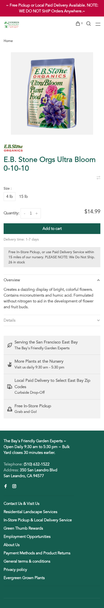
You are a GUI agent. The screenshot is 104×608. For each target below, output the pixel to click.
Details (9, 320)
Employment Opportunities (27, 537)
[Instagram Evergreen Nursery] (14, 487)
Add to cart (52, 229)
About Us (12, 545)
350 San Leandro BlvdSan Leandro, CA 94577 (30, 473)
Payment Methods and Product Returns (37, 553)
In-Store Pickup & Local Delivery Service (38, 520)
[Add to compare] (98, 178)
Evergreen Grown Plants (24, 578)
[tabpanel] (52, 93)
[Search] (89, 24)
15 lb (23, 197)
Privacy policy (15, 570)
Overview (12, 280)
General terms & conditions (27, 561)
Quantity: (11, 213)
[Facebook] (5, 487)
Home (8, 40)
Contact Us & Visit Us (21, 504)
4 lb (9, 197)
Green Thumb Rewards (23, 528)
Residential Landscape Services (30, 512)
